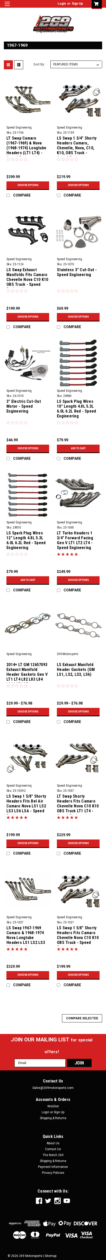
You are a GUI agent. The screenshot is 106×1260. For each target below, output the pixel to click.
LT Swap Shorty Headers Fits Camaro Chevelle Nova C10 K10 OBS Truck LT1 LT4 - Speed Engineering (78, 804)
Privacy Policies (53, 1173)
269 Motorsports (67, 654)
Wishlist (53, 1106)
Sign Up (77, 3)
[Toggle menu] (7, 7)
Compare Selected (82, 1018)
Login (62, 3)
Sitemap (50, 1256)
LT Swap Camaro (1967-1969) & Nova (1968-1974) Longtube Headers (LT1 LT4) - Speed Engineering (26, 146)
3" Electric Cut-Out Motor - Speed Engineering (23, 406)
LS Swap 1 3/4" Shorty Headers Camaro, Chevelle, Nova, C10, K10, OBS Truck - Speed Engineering (76, 146)
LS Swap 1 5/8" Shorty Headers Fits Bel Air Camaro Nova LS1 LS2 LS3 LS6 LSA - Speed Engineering (26, 804)
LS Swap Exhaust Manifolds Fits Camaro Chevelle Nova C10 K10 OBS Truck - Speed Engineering (27, 277)
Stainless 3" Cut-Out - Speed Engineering (77, 272)
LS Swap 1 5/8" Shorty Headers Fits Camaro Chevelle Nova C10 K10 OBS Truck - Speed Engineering (78, 935)
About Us (53, 1143)
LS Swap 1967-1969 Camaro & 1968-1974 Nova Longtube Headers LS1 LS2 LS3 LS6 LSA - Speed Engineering (25, 935)
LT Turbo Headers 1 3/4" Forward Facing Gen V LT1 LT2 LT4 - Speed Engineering (75, 540)
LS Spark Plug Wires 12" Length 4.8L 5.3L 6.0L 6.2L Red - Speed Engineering (26, 540)
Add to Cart (78, 448)
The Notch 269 (53, 1155)
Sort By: (39, 64)
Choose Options (27, 185)
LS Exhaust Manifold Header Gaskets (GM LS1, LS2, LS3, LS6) (76, 669)
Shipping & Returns (53, 1118)
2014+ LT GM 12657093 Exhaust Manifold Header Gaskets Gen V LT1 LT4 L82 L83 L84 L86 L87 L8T (27, 672)
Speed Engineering (19, 127)
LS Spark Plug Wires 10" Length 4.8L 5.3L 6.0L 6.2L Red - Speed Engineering (76, 408)
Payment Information (53, 1167)
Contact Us (53, 1149)
